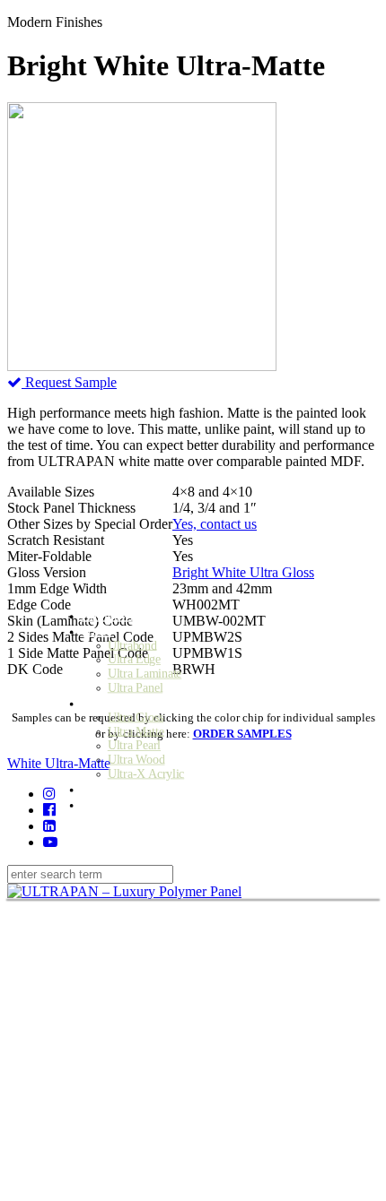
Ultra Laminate (145, 673)
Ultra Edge (134, 659)
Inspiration (111, 788)
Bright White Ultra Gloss (243, 572)
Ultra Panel (135, 688)
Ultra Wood (136, 759)
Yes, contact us (214, 523)
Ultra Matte (136, 731)
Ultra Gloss (135, 717)
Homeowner (114, 615)
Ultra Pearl (134, 745)
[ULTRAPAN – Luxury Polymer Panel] (124, 891)
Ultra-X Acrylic (146, 774)
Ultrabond (132, 645)
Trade (96, 630)
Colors (99, 702)
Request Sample (69, 382)
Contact (102, 804)
